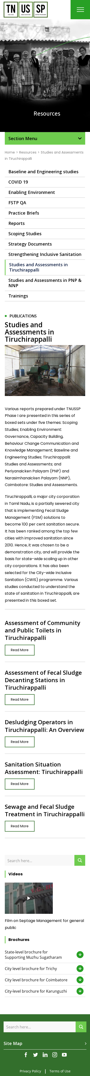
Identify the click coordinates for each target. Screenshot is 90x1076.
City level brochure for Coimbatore (36, 980)
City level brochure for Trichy (31, 968)
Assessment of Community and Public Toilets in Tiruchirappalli (42, 630)
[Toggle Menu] (80, 9)
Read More (20, 650)
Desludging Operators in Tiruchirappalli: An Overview (44, 725)
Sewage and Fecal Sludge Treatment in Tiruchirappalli (45, 810)
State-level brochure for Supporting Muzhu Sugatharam (33, 954)
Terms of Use (60, 1071)
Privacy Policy (30, 1071)
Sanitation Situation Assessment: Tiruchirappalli (44, 768)
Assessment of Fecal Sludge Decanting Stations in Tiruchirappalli (43, 679)
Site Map (13, 1043)
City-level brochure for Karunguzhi (36, 991)
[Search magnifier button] (79, 860)
